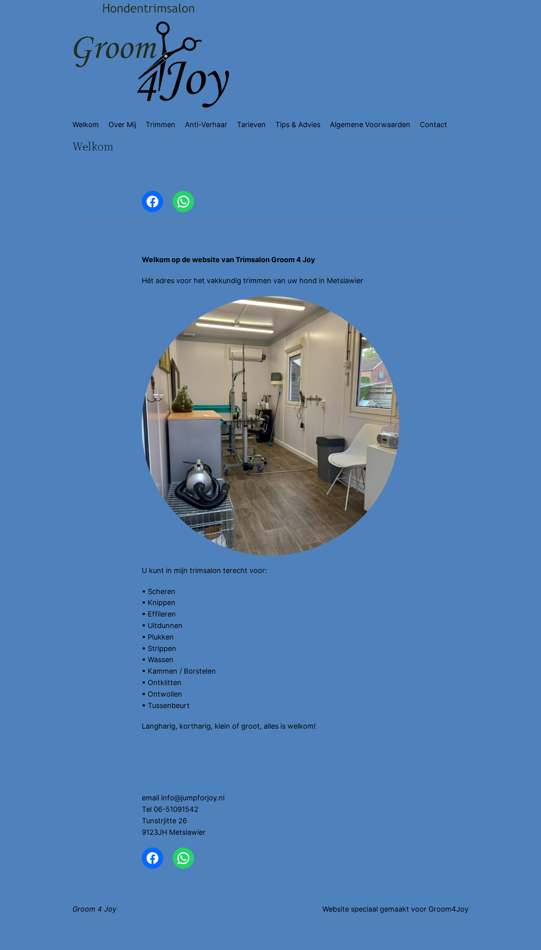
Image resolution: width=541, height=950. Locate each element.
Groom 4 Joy (94, 909)
